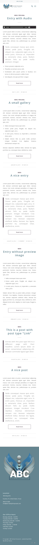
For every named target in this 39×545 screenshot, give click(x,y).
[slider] (33, 27)
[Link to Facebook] (32, 542)
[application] (19, 27)
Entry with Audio (19, 18)
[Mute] (29, 27)
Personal (21, 15)
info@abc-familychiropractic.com (12, 503)
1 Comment (21, 241)
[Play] (4, 27)
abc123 (25, 92)
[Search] (31, 6)
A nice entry (19, 175)
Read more (19, 83)
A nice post (19, 370)
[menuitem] (31, 6)
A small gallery (19, 103)
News (16, 15)
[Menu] (35, 6)
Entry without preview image (19, 253)
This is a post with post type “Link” (19, 331)
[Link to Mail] (34, 542)
